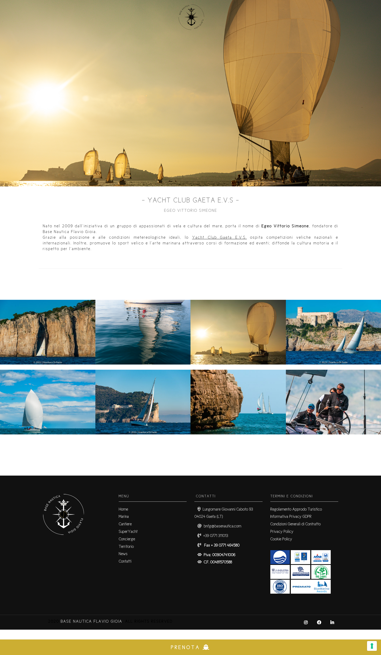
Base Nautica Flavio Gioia (91, 621)
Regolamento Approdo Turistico (296, 509)
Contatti (125, 561)
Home (123, 509)
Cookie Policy (281, 539)
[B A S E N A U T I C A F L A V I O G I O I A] (190, 36)
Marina (124, 516)
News (123, 553)
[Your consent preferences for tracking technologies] (372, 646)
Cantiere (125, 524)
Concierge (127, 539)
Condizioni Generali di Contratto (295, 524)
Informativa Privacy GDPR (291, 516)
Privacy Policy (281, 531)
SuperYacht (128, 531)
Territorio (126, 546)
